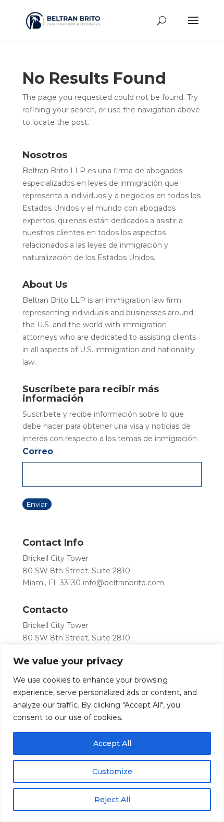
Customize (112, 771)
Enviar (37, 504)
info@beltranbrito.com (123, 582)
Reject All (112, 799)
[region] (112, 733)
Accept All (112, 743)
